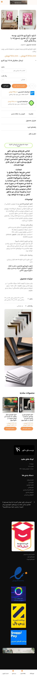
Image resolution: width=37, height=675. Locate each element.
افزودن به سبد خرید (19, 86)
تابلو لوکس (31, 487)
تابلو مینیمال (30, 480)
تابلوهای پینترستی (29, 495)
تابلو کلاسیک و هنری (28, 490)
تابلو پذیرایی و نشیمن (29, 554)
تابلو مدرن (31, 483)
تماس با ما (31, 466)
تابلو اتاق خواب (31, 557)
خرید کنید (5, 86)
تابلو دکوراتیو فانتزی (26, 204)
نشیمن (14, 234)
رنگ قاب (4, 76)
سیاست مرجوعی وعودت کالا (27, 469)
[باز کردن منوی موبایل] (35, 2)
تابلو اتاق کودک (31, 559)
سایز (3, 67)
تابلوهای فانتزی (30, 492)
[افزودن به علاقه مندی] (20, 399)
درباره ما (32, 464)
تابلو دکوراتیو (30, 485)
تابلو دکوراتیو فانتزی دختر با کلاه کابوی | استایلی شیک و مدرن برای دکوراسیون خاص (20, 268)
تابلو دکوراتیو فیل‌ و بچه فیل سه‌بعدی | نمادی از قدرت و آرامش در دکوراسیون (27, 417)
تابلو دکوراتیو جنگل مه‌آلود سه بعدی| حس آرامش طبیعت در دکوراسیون (10, 417)
